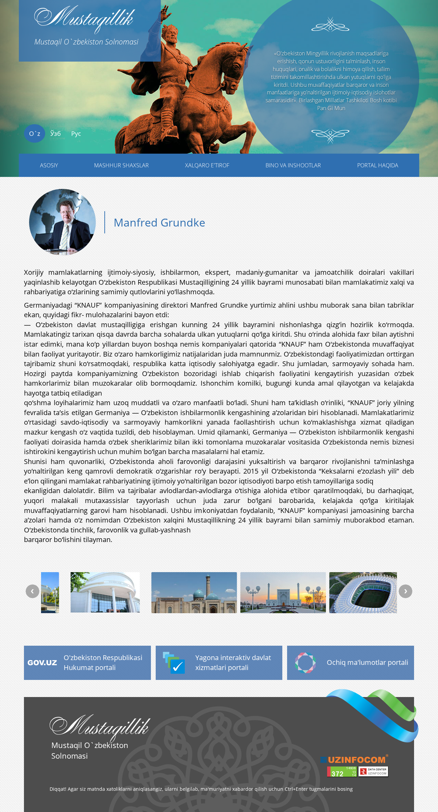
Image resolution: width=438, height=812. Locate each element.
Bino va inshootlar (293, 165)
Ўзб (55, 133)
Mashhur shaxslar (121, 165)
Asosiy (49, 165)
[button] (33, 101)
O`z (34, 133)
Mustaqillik (86, 23)
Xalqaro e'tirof (207, 165)
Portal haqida (377, 165)
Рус (76, 133)
